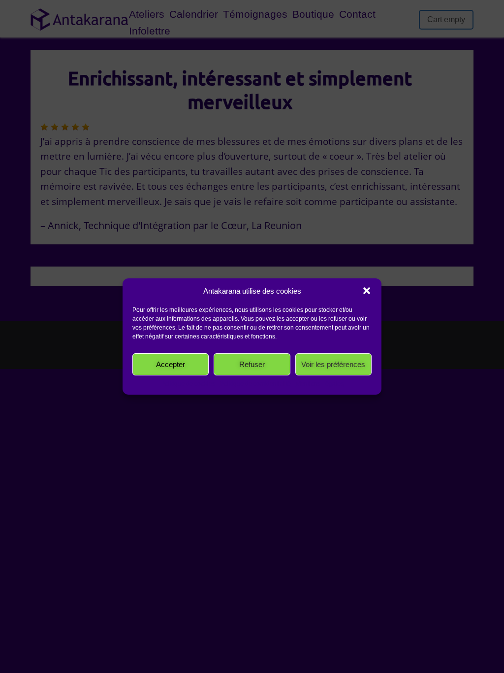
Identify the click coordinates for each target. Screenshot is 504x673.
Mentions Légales (320, 383)
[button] (367, 291)
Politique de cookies (188, 383)
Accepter (170, 364)
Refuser (252, 364)
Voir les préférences (333, 364)
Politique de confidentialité (255, 383)
